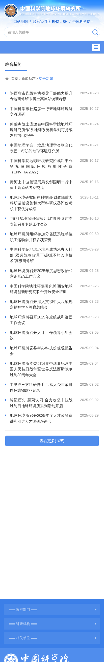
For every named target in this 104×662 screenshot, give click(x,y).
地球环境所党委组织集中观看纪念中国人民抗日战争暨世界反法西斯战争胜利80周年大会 (41, 369)
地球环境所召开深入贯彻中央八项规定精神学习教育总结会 (41, 304)
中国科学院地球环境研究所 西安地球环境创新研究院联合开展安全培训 (41, 289)
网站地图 (21, 22)
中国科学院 (81, 22)
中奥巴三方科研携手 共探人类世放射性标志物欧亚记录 (41, 387)
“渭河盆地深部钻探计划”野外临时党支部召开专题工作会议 (41, 221)
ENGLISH (59, 22)
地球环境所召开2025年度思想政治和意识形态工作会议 (41, 274)
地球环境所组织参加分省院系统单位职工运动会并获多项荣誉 (41, 237)
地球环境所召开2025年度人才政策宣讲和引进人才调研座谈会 (41, 418)
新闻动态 (28, 79)
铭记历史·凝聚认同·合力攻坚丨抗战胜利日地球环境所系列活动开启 (41, 403)
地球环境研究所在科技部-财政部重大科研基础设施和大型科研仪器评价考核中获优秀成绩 (41, 203)
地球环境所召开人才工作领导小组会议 (41, 335)
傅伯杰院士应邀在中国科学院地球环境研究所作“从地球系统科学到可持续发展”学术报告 (41, 130)
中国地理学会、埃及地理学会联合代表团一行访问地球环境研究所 (41, 148)
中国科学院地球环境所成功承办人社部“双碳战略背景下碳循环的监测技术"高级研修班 (41, 255)
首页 (14, 79)
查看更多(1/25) (52, 441)
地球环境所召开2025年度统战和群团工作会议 (41, 320)
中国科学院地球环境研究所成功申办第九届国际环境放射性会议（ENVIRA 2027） (41, 166)
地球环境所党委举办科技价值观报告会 (41, 351)
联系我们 (40, 22)
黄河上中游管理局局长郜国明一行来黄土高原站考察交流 (41, 185)
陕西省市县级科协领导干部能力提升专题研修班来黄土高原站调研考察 (41, 96)
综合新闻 (46, 79)
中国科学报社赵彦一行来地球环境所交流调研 (41, 111)
